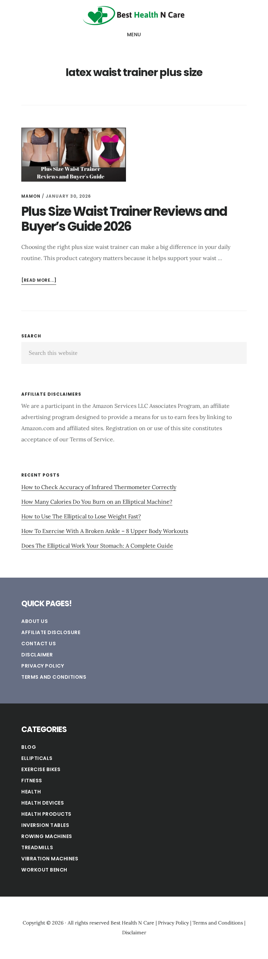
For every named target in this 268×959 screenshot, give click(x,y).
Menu (134, 34)
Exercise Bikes (40, 769)
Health (31, 791)
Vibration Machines (49, 858)
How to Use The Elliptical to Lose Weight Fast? (81, 516)
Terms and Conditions (53, 676)
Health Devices (42, 802)
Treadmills (37, 847)
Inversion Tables (45, 825)
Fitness (31, 780)
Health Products (46, 813)
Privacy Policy (42, 665)
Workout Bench (44, 869)
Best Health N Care (134, 15)
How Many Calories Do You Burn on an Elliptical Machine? (96, 501)
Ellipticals (37, 758)
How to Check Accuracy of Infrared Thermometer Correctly (98, 487)
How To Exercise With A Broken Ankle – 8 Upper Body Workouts (104, 530)
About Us (34, 621)
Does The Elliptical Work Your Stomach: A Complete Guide (97, 545)
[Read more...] (38, 281)
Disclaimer (37, 654)
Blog (28, 747)
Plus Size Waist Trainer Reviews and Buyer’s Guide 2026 (124, 219)
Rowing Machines (46, 836)
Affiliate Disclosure (50, 632)
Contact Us (38, 643)
